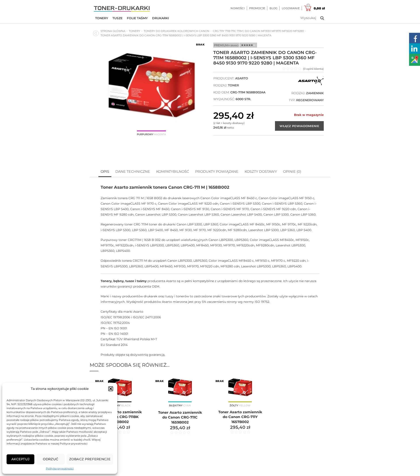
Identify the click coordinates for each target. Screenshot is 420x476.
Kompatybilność (172, 171)
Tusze (117, 18)
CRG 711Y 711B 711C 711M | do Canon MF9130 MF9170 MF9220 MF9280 (258, 31)
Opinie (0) (292, 171)
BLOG (273, 8)
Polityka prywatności (60, 468)
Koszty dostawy (261, 171)
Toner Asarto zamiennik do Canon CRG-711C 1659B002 (180, 417)
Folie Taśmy (137, 18)
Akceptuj (20, 459)
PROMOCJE (257, 8)
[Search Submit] (318, 18)
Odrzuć (50, 459)
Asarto (241, 78)
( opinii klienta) (313, 68)
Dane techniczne (132, 171)
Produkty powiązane (216, 171)
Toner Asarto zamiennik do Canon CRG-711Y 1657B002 (240, 417)
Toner (233, 85)
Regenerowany (310, 100)
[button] (110, 389)
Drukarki (160, 18)
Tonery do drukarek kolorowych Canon (176, 31)
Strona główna (113, 31)
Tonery (101, 18)
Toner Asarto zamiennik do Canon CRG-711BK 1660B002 (120, 417)
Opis (105, 171)
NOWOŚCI (238, 8)
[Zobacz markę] (311, 84)
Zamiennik (315, 93)
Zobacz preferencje (89, 459)
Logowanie (291, 8)
